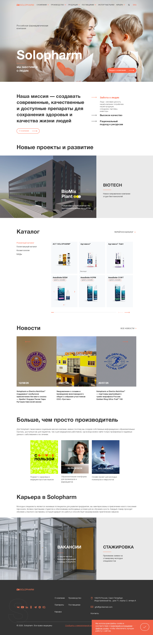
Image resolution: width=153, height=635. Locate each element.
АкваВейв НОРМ (88, 278)
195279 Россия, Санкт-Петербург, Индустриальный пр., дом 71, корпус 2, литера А (115, 599)
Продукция (73, 5)
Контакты (95, 613)
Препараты (59, 605)
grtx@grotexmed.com (103, 607)
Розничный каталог (25, 243)
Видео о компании (117, 70)
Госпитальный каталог (27, 247)
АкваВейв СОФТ (116, 278)
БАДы (19, 254)
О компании (42, 5)
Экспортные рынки (106, 5)
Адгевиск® (85, 244)
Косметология (23, 250)
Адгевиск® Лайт (116, 244)
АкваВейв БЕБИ (60, 278)
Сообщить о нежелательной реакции (80, 626)
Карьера (119, 5)
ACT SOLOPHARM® (62, 244)
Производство (57, 5)
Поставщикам (88, 5)
